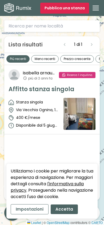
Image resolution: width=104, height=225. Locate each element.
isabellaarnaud (39, 73)
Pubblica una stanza (65, 8)
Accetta (64, 209)
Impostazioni (29, 209)
